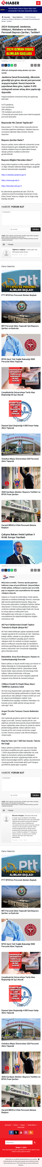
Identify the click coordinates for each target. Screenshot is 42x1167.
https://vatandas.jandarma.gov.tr (13, 175)
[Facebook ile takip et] (11, 1132)
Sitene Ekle (21, 1127)
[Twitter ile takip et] (16, 1132)
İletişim (22, 1125)
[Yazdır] (15, 65)
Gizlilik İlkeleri (32, 1125)
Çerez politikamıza (33, 1163)
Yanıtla (16, 254)
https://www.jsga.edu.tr (10, 180)
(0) (21, 254)
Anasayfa (7, 17)
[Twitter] (5, 65)
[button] (32, 65)
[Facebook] (2, 65)
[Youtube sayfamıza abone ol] (21, 1132)
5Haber (12, 577)
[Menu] (38, 3)
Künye (16, 1125)
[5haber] (10, 3)
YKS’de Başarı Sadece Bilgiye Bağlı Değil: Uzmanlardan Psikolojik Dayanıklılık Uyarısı (22, 10)
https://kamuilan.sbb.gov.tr (11, 186)
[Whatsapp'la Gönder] (12, 65)
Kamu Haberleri (18, 17)
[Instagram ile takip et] (25, 1132)
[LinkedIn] (9, 65)
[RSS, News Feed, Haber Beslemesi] (30, 1132)
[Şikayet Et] (39, 254)
